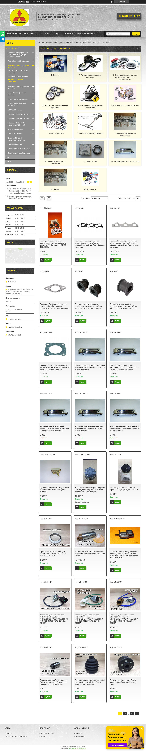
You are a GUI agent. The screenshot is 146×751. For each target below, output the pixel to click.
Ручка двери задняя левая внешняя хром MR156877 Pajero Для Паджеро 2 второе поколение (90, 428)
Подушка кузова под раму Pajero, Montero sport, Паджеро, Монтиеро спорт (123, 682)
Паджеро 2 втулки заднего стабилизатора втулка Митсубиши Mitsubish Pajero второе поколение (123, 306)
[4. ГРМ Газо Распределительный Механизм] (55, 93)
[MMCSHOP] (19, 17)
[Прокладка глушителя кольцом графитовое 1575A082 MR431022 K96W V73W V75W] (55, 535)
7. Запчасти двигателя (55, 133)
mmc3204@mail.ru (15, 327)
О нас (56, 34)
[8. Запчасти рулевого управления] (90, 121)
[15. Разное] (55, 177)
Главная (45, 34)
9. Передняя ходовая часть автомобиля (125, 134)
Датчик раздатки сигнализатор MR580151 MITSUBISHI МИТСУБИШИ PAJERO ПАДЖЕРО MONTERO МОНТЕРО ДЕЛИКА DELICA (54, 619)
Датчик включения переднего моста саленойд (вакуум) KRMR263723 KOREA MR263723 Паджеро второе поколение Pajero (124, 555)
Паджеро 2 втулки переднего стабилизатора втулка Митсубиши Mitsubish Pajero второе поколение (88, 306)
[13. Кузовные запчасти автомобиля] (125, 149)
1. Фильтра (55, 75)
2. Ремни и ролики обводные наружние (90, 76)
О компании (80, 736)
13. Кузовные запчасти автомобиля (125, 161)
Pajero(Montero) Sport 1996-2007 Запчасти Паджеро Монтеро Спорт (18, 55)
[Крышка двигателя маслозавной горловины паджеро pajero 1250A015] (125, 471)
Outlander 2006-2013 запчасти (19, 118)
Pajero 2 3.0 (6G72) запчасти (16, 80)
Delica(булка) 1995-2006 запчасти (17, 104)
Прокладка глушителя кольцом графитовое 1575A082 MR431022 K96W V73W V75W (53, 554)
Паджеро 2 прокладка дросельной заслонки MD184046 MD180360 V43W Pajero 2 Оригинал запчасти (55, 367)
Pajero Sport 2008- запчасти (18, 61)
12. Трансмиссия (90, 161)
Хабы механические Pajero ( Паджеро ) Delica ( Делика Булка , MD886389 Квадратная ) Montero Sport (90, 490)
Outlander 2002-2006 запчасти (19, 114)
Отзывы (8, 162)
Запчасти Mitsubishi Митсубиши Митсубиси (16, 139)
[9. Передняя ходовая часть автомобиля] (125, 121)
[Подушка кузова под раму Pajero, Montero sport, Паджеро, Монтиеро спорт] (125, 664)
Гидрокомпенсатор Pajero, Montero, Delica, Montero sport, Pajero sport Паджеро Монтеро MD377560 (53, 682)
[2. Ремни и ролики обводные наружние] (90, 63)
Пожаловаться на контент (77, 749)
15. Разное (55, 189)
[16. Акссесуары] (90, 177)
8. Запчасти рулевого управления (90, 133)
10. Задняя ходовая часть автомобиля (55, 162)
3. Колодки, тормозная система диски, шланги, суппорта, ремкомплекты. (125, 77)
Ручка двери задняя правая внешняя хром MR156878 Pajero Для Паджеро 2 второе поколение (125, 428)
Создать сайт (34, 1)
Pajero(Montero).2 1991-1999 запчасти (71, 42)
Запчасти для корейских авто (19, 153)
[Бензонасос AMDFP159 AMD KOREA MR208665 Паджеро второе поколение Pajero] (90, 535)
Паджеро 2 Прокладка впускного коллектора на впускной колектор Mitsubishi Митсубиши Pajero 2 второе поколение (90, 244)
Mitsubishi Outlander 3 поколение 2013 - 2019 (16, 124)
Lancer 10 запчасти (15, 134)
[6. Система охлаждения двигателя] (125, 93)
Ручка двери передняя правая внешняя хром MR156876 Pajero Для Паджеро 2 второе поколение (124, 367)
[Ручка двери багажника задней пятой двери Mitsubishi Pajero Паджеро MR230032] (55, 471)
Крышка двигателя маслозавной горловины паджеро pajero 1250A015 (124, 489)
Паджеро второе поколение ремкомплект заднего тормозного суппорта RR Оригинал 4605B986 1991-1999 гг (53, 244)
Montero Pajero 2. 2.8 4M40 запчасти (19, 72)
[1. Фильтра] (55, 63)
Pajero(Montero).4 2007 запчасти (16, 94)
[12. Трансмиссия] (90, 149)
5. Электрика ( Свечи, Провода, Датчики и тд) (90, 106)
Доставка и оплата (86, 34)
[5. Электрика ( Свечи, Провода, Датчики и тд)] (90, 93)
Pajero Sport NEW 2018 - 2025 (19, 149)
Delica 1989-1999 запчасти (18, 99)
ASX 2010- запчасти (15, 129)
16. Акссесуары (90, 189)
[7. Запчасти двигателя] (55, 121)
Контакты (68, 34)
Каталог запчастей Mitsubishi (20, 34)
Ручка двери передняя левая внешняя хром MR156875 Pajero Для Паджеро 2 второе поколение (90, 367)
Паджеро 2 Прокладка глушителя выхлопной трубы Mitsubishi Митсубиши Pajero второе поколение (54, 306)
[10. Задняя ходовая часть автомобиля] (55, 149)
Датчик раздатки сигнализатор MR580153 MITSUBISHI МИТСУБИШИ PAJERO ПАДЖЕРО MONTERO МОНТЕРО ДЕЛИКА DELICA (89, 619)
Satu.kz (83, 747)
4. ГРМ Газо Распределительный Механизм (55, 106)
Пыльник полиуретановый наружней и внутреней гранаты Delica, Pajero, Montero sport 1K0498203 (90, 682)
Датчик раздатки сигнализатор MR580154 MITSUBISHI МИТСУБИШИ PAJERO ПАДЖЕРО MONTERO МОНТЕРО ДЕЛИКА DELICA (124, 619)
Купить (48, 260)
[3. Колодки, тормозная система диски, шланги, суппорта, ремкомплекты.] (125, 63)
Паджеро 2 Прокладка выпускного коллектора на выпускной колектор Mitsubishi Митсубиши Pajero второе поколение (124, 244)
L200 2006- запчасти (15, 110)
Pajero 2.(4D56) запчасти (18, 76)
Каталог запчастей (49, 42)
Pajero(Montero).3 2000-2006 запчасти (19, 87)
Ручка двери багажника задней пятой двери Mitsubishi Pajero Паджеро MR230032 (54, 490)
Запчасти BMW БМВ (15, 144)
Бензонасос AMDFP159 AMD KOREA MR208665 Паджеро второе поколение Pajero (90, 554)
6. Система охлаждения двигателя (125, 105)
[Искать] (136, 33)
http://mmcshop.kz (14, 319)
